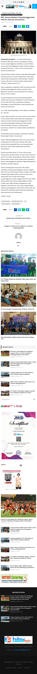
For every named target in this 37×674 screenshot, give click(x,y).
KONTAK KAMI (27, 667)
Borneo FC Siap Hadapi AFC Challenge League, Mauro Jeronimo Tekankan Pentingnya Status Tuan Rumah (21, 353)
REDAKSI (20, 667)
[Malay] (17, 406)
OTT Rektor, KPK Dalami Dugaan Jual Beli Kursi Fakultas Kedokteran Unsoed (22, 391)
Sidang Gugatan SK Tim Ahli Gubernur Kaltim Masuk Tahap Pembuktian (21, 373)
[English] (8, 406)
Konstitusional (6, 201)
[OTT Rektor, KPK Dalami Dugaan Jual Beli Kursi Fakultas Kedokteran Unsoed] (5, 393)
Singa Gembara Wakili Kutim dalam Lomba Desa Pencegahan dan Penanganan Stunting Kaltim (23, 363)
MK (25, 201)
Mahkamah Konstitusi (17, 201)
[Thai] (20, 406)
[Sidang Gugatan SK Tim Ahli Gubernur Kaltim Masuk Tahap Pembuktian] (5, 374)
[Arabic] (2, 406)
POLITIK (20, 14)
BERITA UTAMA (4, 14)
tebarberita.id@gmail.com (22, 650)
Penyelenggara (16, 204)
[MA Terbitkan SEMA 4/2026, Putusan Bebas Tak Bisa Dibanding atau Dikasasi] (5, 568)
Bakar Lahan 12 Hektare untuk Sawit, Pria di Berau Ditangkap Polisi (22, 382)
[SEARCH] (34, 399)
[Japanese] (14, 406)
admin (3, 22)
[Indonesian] (11, 406)
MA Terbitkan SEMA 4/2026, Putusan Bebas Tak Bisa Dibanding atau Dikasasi (22, 566)
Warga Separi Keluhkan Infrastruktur (18, 218)
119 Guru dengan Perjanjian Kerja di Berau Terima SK (17, 309)
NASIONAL (15, 14)
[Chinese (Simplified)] (5, 406)
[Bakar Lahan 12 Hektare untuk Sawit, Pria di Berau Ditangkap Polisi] (5, 384)
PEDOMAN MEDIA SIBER (10, 667)
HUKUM (10, 14)
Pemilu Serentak (6, 204)
